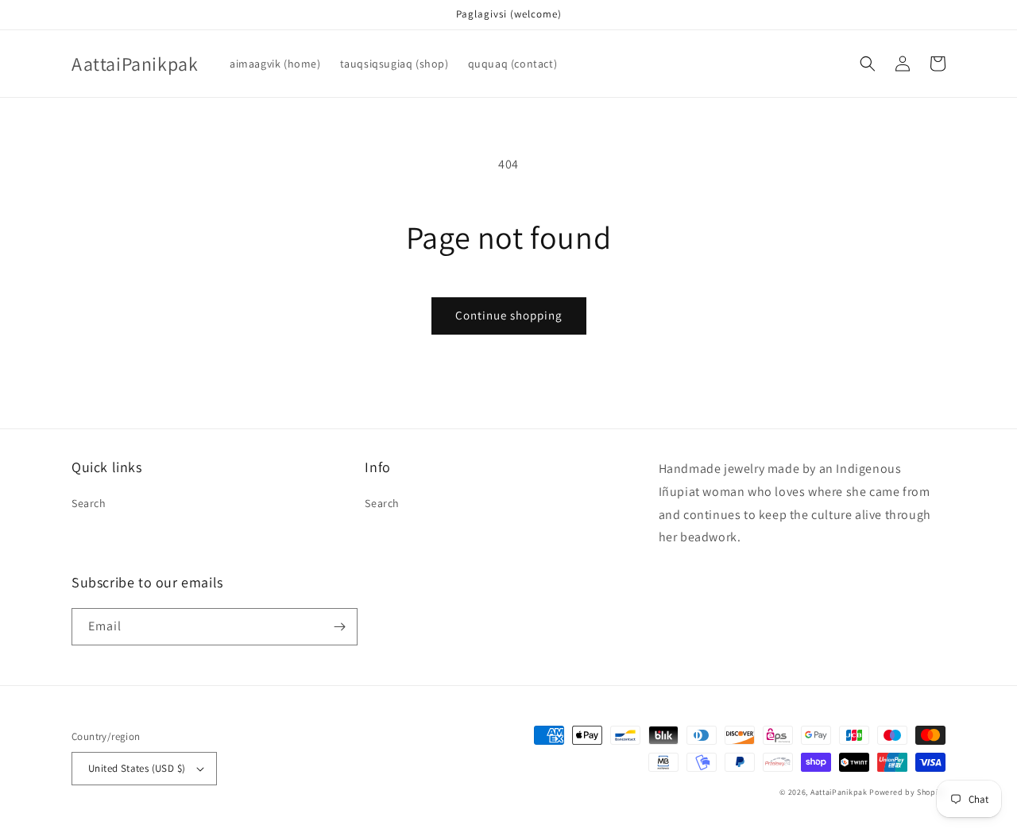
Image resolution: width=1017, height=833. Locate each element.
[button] (867, 63)
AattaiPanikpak (839, 792)
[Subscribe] (339, 626)
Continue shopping (509, 315)
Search (89, 503)
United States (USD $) (136, 768)
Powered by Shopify (907, 792)
